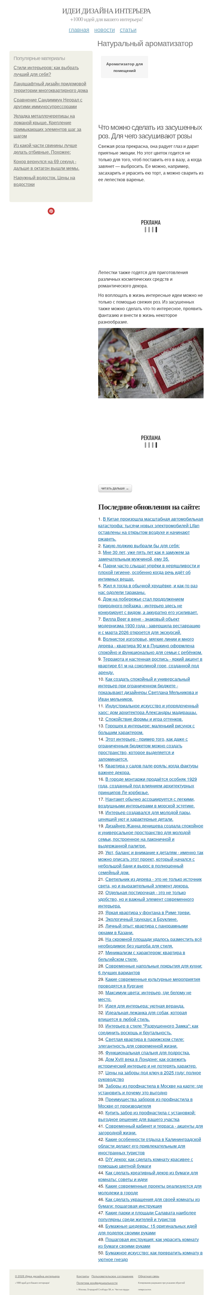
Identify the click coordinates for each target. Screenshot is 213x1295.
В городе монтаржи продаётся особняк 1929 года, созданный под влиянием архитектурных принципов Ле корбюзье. (147, 786)
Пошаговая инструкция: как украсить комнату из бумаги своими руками (148, 1242)
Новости (104, 29)
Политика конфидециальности (97, 1283)
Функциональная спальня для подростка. (147, 1052)
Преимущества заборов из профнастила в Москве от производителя (145, 1102)
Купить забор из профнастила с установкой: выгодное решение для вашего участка (147, 1115)
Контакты (83, 1276)
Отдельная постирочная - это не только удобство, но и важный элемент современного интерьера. (146, 899)
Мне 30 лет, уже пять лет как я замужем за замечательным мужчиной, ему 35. (143, 555)
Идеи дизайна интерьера (106, 10)
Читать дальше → (115, 488)
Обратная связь (148, 1276)
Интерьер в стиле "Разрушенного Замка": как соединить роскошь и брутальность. (148, 1029)
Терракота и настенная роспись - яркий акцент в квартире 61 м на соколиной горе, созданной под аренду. (150, 665)
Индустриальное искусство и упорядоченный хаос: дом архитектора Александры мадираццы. (148, 708)
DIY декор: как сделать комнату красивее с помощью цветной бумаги (145, 1162)
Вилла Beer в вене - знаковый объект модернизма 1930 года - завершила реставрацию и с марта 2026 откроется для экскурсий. (149, 625)
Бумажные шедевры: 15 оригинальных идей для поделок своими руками (147, 1229)
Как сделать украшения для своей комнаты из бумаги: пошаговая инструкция (149, 1202)
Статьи (128, 29)
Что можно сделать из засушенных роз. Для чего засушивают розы (150, 131)
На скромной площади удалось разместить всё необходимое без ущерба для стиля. (150, 942)
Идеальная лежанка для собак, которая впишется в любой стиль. (142, 1015)
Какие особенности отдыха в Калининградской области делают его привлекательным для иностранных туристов (149, 1146)
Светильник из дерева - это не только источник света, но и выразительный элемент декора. (150, 882)
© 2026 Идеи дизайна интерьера (37, 1276)
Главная (79, 29)
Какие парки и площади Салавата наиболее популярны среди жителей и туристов (147, 1215)
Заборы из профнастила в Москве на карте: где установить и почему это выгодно (150, 1089)
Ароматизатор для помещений (124, 67)
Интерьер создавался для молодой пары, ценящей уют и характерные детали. (144, 815)
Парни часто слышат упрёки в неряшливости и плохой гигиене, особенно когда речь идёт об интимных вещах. (149, 572)
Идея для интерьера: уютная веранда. (144, 1006)
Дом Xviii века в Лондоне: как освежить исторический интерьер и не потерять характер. (147, 1062)
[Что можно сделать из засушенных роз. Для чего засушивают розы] (151, 363)
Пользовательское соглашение (112, 1276)
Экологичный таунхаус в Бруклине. (141, 919)
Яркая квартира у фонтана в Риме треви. (148, 912)
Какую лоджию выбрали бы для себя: (141, 545)
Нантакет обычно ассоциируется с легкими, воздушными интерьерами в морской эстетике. (146, 802)
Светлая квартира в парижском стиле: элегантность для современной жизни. (141, 1042)
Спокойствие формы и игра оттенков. (144, 719)
